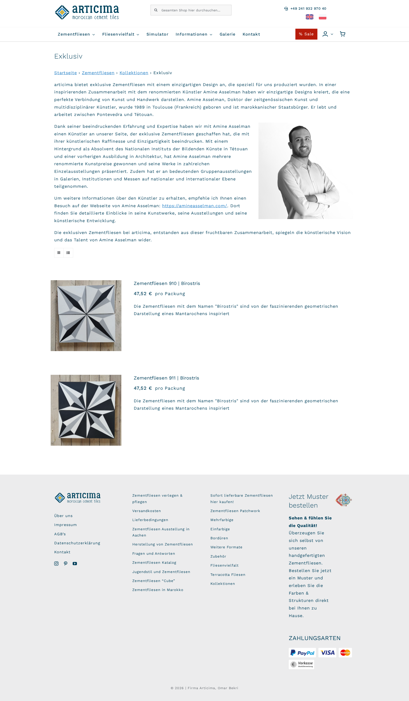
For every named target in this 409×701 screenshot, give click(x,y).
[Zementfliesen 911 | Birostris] (86, 410)
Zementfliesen (98, 72)
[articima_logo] (87, 6)
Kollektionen (134, 72)
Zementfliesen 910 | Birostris (167, 283)
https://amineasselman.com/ (194, 205)
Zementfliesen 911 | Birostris (166, 378)
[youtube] (75, 563)
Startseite (65, 72)
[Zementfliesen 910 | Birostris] (86, 315)
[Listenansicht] (68, 252)
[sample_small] (344, 494)
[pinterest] (65, 563)
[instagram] (56, 563)
